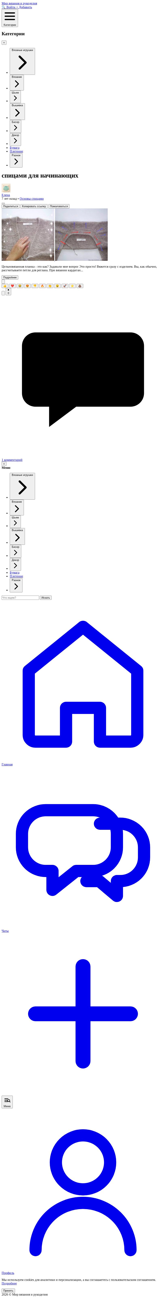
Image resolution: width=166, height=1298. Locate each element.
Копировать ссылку (34, 206)
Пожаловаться (59, 206)
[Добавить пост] (83, 1093)
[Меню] (3, 203)
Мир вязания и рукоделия (19, 3)
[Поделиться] (3, 293)
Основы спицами (32, 198)
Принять (8, 1290)
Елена (6, 195)
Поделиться (10, 206)
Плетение (16, 151)
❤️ (12, 285)
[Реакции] (3, 282)
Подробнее (10, 277)
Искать (46, 597)
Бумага (14, 147)
